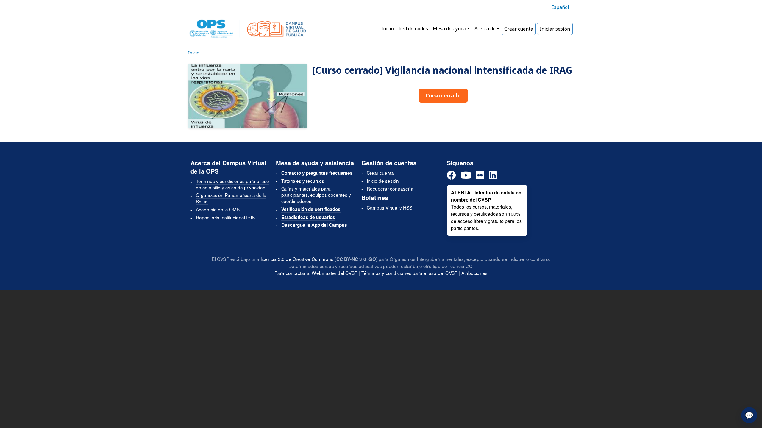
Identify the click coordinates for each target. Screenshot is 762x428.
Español (560, 7)
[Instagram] (480, 175)
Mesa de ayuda (449, 28)
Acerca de (485, 28)
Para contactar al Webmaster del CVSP (315, 273)
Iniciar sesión (555, 29)
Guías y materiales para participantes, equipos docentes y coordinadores (316, 194)
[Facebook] (451, 175)
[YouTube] (466, 175)
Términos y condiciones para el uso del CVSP (409, 273)
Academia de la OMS (218, 209)
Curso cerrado (443, 95)
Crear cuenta (518, 29)
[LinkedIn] (493, 175)
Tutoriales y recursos (302, 180)
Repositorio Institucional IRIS (225, 217)
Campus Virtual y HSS (389, 207)
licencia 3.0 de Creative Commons (297, 259)
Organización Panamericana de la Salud (231, 198)
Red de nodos (413, 28)
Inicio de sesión (383, 180)
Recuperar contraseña (390, 188)
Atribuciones (474, 273)
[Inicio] (247, 28)
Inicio (387, 28)
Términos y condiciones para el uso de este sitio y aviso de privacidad (232, 184)
